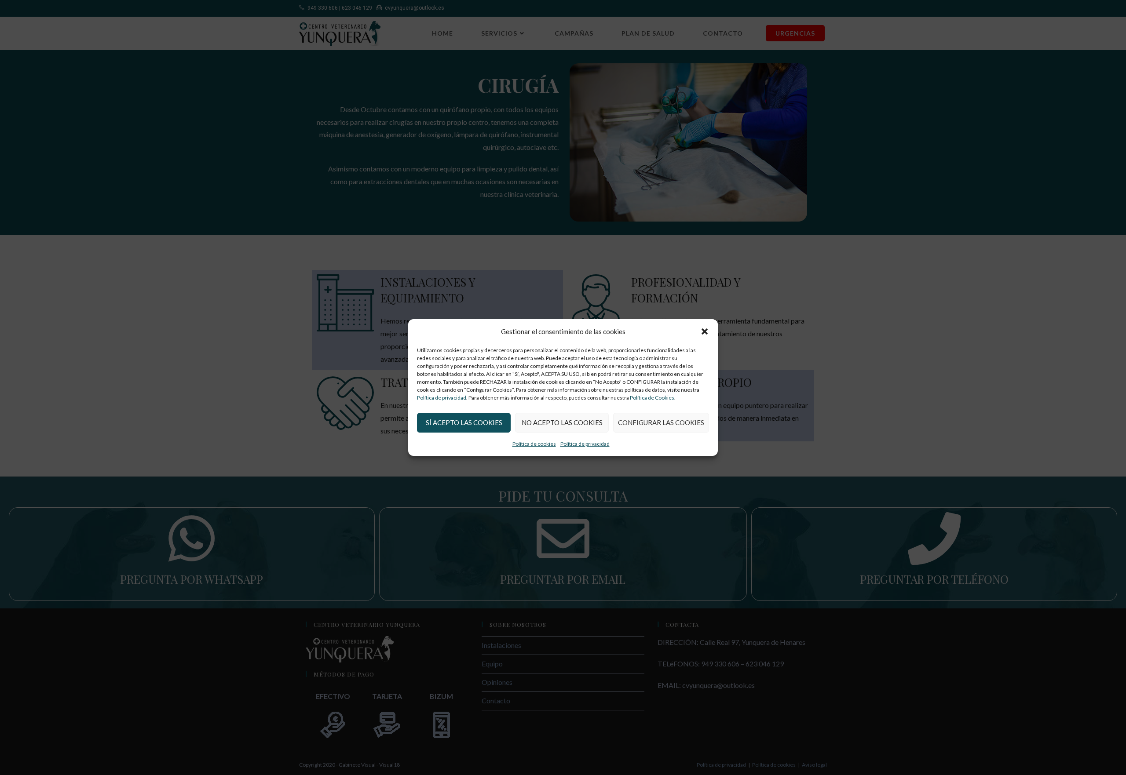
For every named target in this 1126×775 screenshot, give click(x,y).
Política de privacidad (441, 397)
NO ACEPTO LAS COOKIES (562, 422)
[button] (704, 331)
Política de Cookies (652, 397)
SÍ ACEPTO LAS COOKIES (464, 422)
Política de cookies (534, 443)
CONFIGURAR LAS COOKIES (661, 422)
